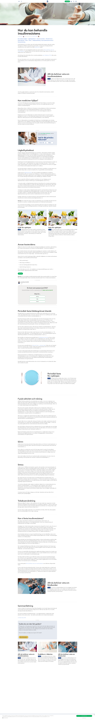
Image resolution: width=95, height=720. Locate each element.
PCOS (50, 55)
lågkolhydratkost (28, 172)
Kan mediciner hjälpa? (22, 38)
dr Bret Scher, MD (22, 617)
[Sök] (21, 1)
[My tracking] (71, 1)
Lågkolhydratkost (32, 38)
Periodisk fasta (49, 38)
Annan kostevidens (41, 38)
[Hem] (47, 1)
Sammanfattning (21, 42)
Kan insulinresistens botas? (47, 40)
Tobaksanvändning (36, 40)
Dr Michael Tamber (35, 36)
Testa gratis (67, 1)
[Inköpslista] (74, 1)
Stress (30, 40)
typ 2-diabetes (46, 55)
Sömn (26, 40)
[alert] (47, 717)
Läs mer (20, 273)
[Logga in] (76, 1)
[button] (28, 717)
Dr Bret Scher (21, 36)
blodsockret (37, 47)
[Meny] (19, 1)
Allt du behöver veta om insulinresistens (34, 563)
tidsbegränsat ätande (43, 337)
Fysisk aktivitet (21, 40)
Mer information (23, 637)
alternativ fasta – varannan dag (38, 345)
